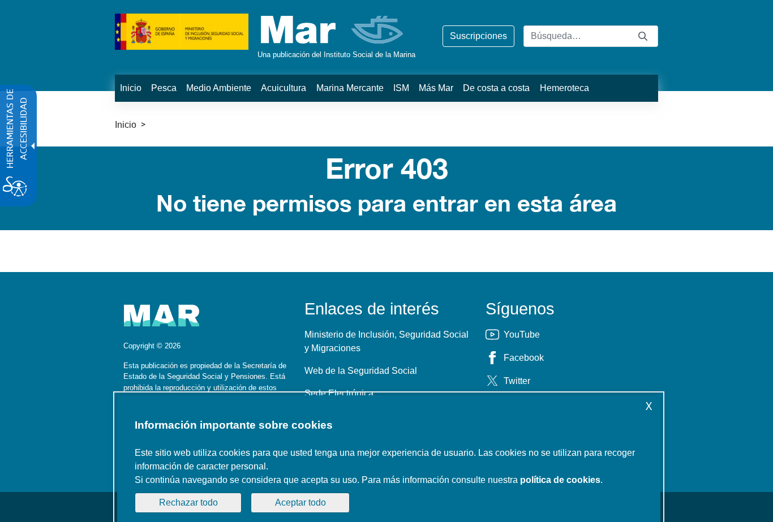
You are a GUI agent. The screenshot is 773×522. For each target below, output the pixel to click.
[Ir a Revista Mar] (333, 30)
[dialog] (388, 458)
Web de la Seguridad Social (360, 371)
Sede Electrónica (338, 393)
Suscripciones (478, 36)
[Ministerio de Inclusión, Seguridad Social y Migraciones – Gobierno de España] (181, 31)
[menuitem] (130, 88)
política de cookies (560, 480)
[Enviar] (643, 36)
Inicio (125, 125)
